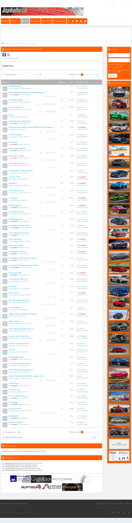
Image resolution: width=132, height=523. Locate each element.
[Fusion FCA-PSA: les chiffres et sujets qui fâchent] (119, 456)
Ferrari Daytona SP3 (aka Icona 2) (21, 329)
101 (44, 104)
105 (55, 104)
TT (12, 316)
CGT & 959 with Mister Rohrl (19, 363)
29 (55, 380)
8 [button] (97, 74)
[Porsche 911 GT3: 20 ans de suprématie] (119, 397)
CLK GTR (12, 350)
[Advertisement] (66, 33)
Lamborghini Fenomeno (17, 252)
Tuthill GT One (14, 390)
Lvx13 (81, 321)
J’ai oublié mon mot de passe (117, 64)
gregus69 (14, 281)
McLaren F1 (13, 183)
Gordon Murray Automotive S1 (20, 121)
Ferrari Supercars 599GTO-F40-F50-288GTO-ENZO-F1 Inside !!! (31, 127)
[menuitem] (35, 21)
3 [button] (87, 74)
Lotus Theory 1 (14, 383)
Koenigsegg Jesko (15, 219)
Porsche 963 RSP (14, 308)
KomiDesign (31, 513)
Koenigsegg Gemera (16, 357)
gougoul (15, 109)
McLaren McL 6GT (15, 86)
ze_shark (16, 95)
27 (51, 380)
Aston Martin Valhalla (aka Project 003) (23, 265)
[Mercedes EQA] (119, 244)
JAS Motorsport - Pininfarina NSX (21, 171)
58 (46, 111)
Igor (80, 376)
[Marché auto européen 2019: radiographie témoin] (119, 127)
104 (52, 104)
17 (46, 187)
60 (51, 111)
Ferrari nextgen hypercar (18, 396)
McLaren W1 (13, 142)
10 (55, 131)
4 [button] (89, 74)
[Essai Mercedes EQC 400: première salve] (119, 256)
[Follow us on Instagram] (119, 513)
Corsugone (14, 88)
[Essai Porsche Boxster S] (119, 291)
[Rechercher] (125, 3)
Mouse (13, 352)
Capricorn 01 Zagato (16, 245)
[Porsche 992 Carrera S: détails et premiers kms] (119, 280)
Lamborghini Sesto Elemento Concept (23, 258)
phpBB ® (12, 513)
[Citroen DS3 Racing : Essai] (119, 338)
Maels (13, 346)
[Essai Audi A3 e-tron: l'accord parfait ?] (119, 350)
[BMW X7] (119, 385)
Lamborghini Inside (16, 100)
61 (53, 111)
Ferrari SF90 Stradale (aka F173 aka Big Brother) (26, 92)
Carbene (14, 310)
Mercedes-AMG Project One (19, 300)
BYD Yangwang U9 (15, 239)
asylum (13, 117)
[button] (78, 74)
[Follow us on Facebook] (108, 513)
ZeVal (81, 107)
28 (53, 380)
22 (55, 152)
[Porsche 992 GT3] (119, 186)
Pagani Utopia (14, 321)
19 (48, 152)
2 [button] (84, 74)
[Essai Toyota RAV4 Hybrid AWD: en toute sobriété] (119, 209)
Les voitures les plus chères (19, 343)
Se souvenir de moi (114, 67)
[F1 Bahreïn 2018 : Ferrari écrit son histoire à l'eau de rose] (119, 409)
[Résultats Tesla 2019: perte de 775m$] (119, 150)
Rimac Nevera (14, 293)
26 (48, 380)
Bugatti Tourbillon (15, 422)
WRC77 (13, 129)
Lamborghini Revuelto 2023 (19, 225)
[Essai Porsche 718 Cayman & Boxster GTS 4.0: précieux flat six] (119, 115)
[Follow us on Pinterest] (124, 513)
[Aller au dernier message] (87, 86)
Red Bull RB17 (14, 416)
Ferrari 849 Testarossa (17, 163)
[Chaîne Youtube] (129, 513)
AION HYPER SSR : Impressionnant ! (21, 370)
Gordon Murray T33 (16, 191)
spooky (81, 163)
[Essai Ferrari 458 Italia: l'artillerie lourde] (119, 303)
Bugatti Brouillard (15, 273)
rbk (80, 258)
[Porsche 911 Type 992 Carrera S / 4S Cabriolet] (119, 362)
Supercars (7, 65)
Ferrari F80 (12, 286)
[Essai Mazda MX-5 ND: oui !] (119, 268)
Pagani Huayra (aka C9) (17, 148)
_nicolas (15, 185)
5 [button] (92, 74)
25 (46, 380)
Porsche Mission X (15, 205)
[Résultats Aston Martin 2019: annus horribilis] (119, 139)
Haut (129, 503)
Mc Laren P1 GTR (15, 409)
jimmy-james (15, 411)
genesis (15, 102)
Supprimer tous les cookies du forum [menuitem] (111, 503)
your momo (82, 286)
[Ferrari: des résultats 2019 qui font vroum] (119, 92)
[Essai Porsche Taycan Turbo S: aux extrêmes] (119, 221)
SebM (13, 200)
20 (51, 152)
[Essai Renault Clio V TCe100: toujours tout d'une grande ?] (119, 104)
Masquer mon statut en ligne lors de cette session (118, 71)
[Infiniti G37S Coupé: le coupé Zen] (119, 444)
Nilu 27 (11, 115)
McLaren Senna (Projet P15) (19, 336)
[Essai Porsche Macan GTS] (119, 233)
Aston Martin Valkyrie (17, 156)
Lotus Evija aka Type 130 (18, 279)
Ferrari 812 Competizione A (19, 233)
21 (53, 152)
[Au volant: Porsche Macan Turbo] (119, 315)
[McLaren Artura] (119, 197)
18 (46, 152)
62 (55, 111)
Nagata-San (83, 92)
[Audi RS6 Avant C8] (119, 327)
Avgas (15, 302)
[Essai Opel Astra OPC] (119, 373)
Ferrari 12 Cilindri (15, 135)
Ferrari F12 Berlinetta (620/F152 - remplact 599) (26, 376)
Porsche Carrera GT (16, 107)
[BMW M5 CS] (119, 174)
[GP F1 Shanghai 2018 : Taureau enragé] (119, 432)
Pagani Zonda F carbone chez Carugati (23, 314)
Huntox (81, 343)
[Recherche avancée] (129, 3)
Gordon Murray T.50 (16, 212)
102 (47, 104)
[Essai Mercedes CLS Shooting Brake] (119, 420)
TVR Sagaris (13, 198)
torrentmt (82, 357)
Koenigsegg (13, 402)
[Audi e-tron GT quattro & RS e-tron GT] (119, 162)
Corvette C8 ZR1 (15, 177)
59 (48, 111)
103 (49, 104)
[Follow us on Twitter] (113, 513)
